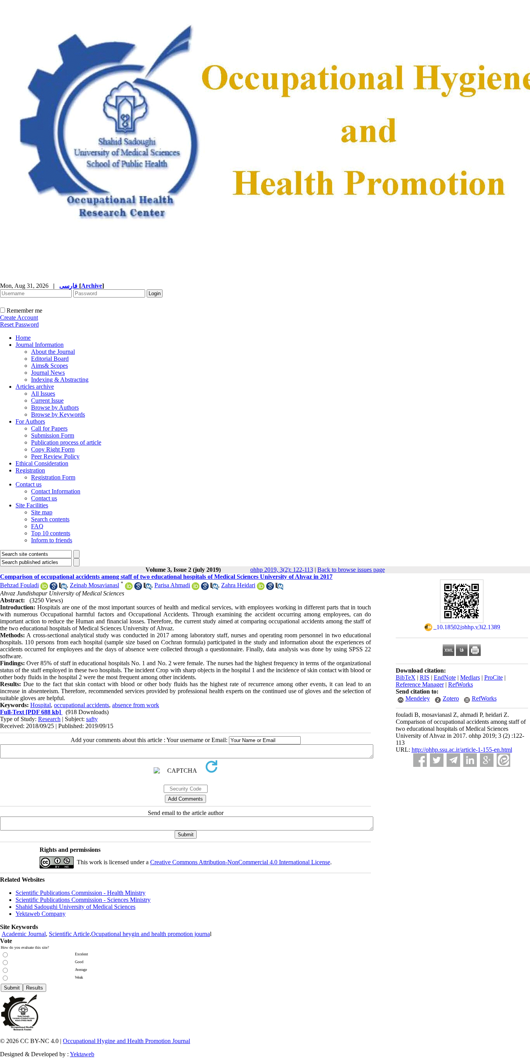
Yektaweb (82, 1054)
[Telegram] (453, 760)
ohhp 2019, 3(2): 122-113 (281, 569)
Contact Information (55, 491)
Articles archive (35, 386)
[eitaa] (503, 760)
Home (23, 337)
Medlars (470, 677)
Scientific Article (69, 934)
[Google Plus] (487, 760)
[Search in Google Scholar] (53, 588)
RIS (425, 677)
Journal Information (40, 344)
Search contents (50, 519)
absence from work (135, 705)
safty (92, 719)
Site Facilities (32, 505)
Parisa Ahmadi (172, 585)
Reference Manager (420, 684)
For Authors (30, 421)
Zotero (451, 698)
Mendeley (417, 698)
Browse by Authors (55, 407)
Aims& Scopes (49, 365)
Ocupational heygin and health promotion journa (150, 934)
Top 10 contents (50, 533)
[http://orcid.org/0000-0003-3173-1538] (195, 588)
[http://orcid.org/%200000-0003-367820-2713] (44, 588)
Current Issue (47, 400)
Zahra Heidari (238, 585)
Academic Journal (24, 934)
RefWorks (460, 684)
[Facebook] (420, 760)
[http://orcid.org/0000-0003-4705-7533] (129, 588)
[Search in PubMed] (63, 588)
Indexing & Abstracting (59, 379)
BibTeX (406, 677)
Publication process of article (66, 442)
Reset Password (19, 324)
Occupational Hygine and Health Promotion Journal (126, 1041)
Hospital (40, 705)
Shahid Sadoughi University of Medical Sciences (75, 906)
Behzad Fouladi (19, 585)
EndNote (445, 677)
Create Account (19, 317)
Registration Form (53, 477)
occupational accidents (81, 705)
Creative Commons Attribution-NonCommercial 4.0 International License (240, 862)
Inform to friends (51, 540)
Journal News (48, 372)
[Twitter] (436, 760)
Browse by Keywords (58, 414)
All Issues (43, 393)
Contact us (29, 484)
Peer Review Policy (55, 456)
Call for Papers (49, 428)
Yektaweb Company (41, 913)
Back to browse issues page (351, 569)
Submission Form (52, 435)
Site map (41, 512)
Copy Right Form (52, 449)
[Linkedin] (470, 760)
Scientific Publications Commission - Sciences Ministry (83, 899)
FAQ (37, 526)
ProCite (493, 677)
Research (49, 719)
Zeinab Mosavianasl (94, 585)
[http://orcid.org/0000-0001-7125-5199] (261, 588)
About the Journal (53, 351)
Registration (30, 470)
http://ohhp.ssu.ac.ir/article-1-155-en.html (462, 749)
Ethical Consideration (42, 463)
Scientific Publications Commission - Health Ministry (80, 892)
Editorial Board (50, 358)
